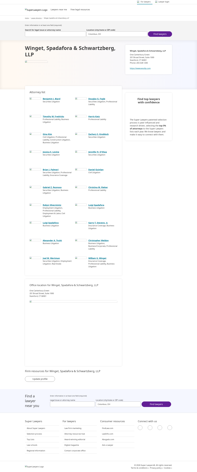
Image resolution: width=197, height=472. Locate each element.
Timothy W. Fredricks (53, 116)
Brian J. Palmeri (50, 169)
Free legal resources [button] (80, 9)
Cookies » (168, 468)
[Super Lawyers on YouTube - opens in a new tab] (160, 427)
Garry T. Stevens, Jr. (98, 222)
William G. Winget (97, 258)
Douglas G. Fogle (96, 98)
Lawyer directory (36, 18)
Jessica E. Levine (51, 152)
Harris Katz (94, 116)
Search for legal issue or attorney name (43, 30)
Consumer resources (112, 421)
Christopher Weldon (98, 240)
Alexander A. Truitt (52, 240)
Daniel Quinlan (96, 169)
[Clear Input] (83, 34)
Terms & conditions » (140, 468)
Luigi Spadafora (96, 205)
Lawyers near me (59, 9)
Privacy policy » (156, 468)
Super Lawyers (33, 421)
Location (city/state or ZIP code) (100, 30)
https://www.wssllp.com (140, 68)
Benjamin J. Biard (51, 98)
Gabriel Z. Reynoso (52, 187)
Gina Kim (47, 134)
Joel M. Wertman (51, 258)
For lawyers (69, 421)
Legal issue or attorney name (62, 400)
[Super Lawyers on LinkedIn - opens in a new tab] (169, 427)
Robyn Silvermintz (52, 205)
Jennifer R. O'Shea (97, 152)
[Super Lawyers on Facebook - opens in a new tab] (140, 427)
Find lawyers (160, 34)
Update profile (40, 378)
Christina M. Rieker (98, 187)
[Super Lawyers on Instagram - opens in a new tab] (150, 427)
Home (27, 18)
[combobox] (55, 34)
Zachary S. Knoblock (98, 134)
